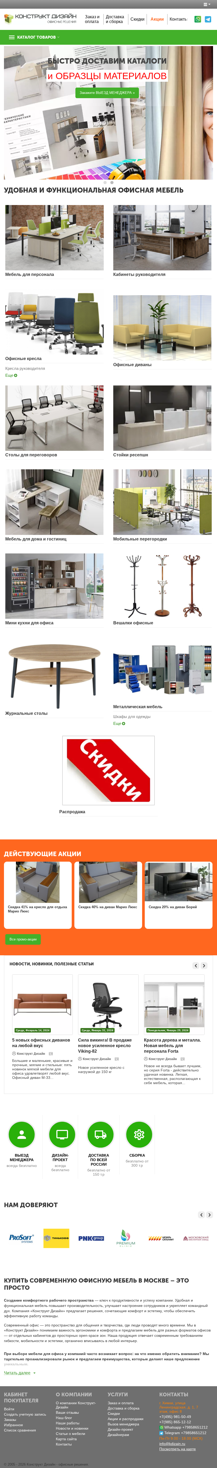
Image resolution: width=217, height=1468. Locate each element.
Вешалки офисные (133, 623)
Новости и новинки (72, 1428)
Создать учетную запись (25, 1414)
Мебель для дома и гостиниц (35, 539)
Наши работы (67, 1423)
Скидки (137, 19)
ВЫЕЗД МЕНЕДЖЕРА (22, 1157)
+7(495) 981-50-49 (175, 1417)
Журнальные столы (26, 713)
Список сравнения (20, 1430)
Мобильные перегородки (140, 539)
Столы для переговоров (31, 455)
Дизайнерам (118, 1435)
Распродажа (72, 812)
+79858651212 (195, 1427)
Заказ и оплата (92, 19)
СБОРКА (137, 1155)
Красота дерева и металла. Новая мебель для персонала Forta (172, 1045)
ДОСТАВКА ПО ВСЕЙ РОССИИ (98, 1159)
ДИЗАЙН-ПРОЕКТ (60, 1157)
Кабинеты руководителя (139, 274)
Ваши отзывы (67, 1412)
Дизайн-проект (120, 1429)
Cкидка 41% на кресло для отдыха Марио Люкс (37, 909)
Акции (157, 19)
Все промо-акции (23, 939)
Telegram (172, 1433)
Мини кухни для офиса (29, 623)
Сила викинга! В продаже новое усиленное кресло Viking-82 (105, 1045)
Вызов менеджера (123, 1424)
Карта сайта (66, 1439)
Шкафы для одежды (132, 716)
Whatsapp (172, 1427)
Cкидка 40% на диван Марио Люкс (107, 907)
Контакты (179, 19)
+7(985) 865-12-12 (175, 1422)
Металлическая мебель (137, 707)
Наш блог (64, 1418)
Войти (9, 1409)
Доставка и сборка (115, 19)
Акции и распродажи (125, 1419)
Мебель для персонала (29, 274)
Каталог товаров (36, 37)
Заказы (10, 1419)
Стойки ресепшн (130, 455)
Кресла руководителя (25, 368)
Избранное (13, 1425)
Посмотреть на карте (177, 1449)
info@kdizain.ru (172, 1444)
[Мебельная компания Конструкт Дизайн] (40, 19)
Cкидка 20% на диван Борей (173, 907)
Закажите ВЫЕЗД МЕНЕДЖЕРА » (107, 93)
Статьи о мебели (70, 1433)
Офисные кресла (23, 358)
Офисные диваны (132, 364)
